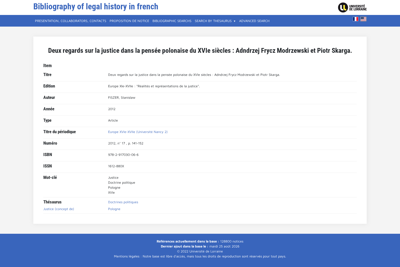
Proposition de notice (129, 21)
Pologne (114, 209)
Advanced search (254, 21)
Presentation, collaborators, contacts (70, 21)
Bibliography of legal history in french (95, 6)
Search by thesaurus (213, 21)
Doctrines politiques (123, 202)
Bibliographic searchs (171, 21)
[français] (356, 19)
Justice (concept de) (58, 209)
